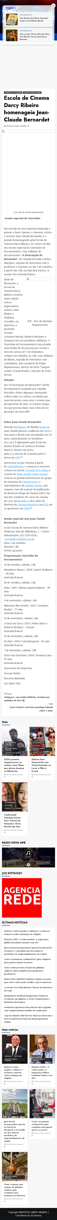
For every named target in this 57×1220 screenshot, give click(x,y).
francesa (44, 427)
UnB (9, 500)
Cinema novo (30, 481)
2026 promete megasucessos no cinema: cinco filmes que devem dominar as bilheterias (14, 765)
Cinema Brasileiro (28, 504)
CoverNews (21, 1215)
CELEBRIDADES (10, 743)
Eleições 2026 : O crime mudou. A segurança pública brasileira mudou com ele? (26, 941)
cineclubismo (15, 466)
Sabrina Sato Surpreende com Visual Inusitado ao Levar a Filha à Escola (41, 765)
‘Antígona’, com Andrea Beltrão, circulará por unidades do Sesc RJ (27, 697)
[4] (31, 508)
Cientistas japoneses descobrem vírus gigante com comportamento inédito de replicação (27, 1009)
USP (17, 457)
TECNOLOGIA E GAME (32, 92)
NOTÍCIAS (8, 745)
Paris (47, 430)
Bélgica (21, 427)
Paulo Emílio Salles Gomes (32, 474)
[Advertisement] (28, 63)
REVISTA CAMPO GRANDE (16, 126)
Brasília (22, 500)
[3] (21, 457)
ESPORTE (8, 1056)
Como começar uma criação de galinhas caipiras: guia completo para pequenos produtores (24, 970)
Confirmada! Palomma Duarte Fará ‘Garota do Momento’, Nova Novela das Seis (12, 820)
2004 (26, 508)
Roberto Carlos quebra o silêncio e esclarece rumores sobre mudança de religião (27, 932)
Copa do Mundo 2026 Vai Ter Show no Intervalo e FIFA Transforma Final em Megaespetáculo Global (28, 1018)
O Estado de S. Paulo (36, 470)
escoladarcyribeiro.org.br (19, 539)
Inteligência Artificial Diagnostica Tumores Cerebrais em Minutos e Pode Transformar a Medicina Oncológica (27, 998)
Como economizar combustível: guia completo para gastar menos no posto (27, 961)
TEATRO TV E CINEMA (13, 92)
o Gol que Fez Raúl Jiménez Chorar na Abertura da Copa (28, 989)
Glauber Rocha (33, 485)
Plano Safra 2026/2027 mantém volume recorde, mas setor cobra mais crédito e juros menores (27, 980)
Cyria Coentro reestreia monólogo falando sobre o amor (31, 707)
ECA (12, 453)
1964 (11, 442)
